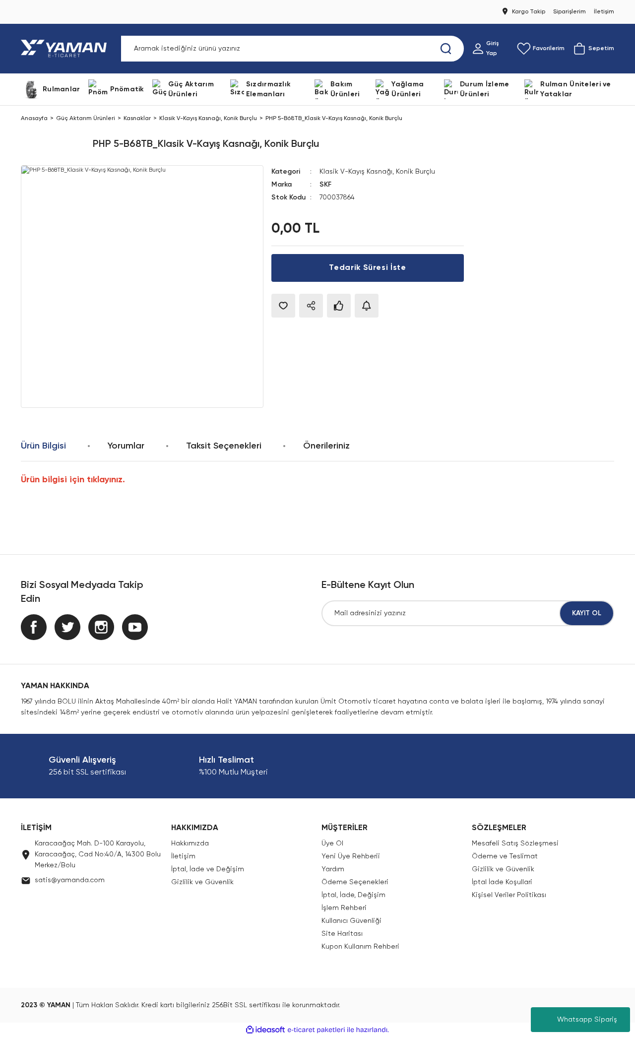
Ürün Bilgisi (43, 446)
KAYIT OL (586, 613)
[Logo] (66, 49)
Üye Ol (332, 843)
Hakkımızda (190, 843)
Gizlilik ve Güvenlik (202, 882)
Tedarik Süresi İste (367, 268)
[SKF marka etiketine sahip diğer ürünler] (53, 144)
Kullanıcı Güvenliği (351, 920)
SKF (325, 184)
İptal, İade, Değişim (353, 895)
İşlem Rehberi (344, 908)
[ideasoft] (265, 1030)
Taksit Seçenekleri (223, 446)
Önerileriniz (326, 446)
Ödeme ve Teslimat (505, 856)
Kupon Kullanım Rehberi (360, 946)
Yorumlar (126, 446)
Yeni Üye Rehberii (350, 856)
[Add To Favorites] (283, 306)
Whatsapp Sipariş (587, 1019)
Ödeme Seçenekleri (354, 882)
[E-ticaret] (316, 1030)
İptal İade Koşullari (502, 882)
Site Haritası (342, 933)
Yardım (332, 869)
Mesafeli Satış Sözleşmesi (515, 843)
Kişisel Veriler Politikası (509, 895)
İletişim (183, 856)
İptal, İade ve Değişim (207, 869)
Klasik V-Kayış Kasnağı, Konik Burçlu (377, 171)
